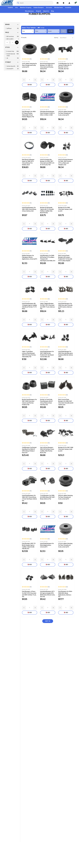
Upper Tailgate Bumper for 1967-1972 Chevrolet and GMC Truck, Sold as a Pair (47, 306)
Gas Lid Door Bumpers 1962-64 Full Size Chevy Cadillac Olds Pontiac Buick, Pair (47, 450)
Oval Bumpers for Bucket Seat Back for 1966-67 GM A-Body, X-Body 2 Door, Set (29, 450)
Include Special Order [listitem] (11, 54)
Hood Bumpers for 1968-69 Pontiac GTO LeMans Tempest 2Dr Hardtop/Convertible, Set (47, 258)
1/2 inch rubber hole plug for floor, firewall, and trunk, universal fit (65, 545)
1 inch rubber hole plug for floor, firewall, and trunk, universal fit (29, 65)
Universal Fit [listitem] (10, 68)
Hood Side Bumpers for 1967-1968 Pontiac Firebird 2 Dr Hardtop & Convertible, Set (47, 354)
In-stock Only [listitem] (10, 51)
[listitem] (11, 36)
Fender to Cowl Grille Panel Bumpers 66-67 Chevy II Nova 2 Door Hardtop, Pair (46, 402)
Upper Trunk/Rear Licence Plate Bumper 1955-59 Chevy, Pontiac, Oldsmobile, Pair (29, 354)
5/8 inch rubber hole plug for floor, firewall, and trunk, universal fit (65, 497)
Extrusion (49, 7)
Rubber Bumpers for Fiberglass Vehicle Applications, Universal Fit (29, 257)
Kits (16, 7)
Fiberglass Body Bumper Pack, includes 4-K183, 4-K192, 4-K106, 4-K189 (47, 113)
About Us (46, 11)
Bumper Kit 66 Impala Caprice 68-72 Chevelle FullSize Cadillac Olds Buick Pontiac (47, 210)
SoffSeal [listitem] (9, 28)
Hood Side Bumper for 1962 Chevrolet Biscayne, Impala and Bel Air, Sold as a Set (65, 354)
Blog (52, 11)
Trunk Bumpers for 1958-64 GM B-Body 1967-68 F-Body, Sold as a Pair (47, 497)
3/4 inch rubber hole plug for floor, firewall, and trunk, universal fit (65, 113)
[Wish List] (63, 3)
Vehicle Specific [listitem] (11, 66)
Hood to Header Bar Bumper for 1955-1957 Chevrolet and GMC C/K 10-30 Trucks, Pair (47, 162)
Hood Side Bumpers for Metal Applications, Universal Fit (47, 545)
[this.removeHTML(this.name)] (29, 49)
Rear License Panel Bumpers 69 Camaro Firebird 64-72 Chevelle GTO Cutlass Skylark (65, 258)
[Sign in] (69, 3)
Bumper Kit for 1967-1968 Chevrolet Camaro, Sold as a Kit (65, 449)
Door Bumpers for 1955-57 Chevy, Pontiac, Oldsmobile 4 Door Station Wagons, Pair (29, 114)
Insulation (68, 7)
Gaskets (10, 7)
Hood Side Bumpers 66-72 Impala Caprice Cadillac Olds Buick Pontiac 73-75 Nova (29, 306)
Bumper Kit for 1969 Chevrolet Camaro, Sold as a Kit (65, 209)
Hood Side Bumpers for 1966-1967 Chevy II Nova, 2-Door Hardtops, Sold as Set (29, 498)
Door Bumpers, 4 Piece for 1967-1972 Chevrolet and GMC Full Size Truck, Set (29, 594)
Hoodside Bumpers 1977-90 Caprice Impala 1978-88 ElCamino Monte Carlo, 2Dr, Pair (47, 594)
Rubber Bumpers (39, 7)
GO (17, 42)
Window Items (58, 7)
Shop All (38, 11)
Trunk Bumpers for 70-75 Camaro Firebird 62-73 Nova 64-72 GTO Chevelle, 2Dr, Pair (65, 66)
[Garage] (57, 3)
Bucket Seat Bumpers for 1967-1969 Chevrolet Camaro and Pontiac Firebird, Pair (29, 402)
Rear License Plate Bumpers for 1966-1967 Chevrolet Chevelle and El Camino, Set (65, 402)
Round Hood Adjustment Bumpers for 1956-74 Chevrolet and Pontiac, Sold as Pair (47, 66)
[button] (40, 28)
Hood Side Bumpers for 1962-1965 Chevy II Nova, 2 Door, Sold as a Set (29, 209)
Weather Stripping (25, 7)
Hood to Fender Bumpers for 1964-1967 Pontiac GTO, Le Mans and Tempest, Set (65, 162)
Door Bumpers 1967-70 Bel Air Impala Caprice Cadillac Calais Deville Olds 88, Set (28, 546)
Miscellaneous (29, 11)
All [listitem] (7, 58)
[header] (75, 832)
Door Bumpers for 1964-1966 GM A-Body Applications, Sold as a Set (65, 594)
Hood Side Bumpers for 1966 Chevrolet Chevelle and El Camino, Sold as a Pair (65, 306)
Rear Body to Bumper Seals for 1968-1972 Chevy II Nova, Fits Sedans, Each (28, 162)
